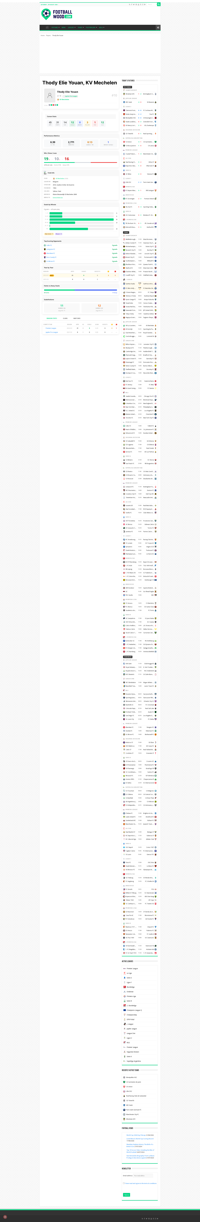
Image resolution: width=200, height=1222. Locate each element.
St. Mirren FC (50, 261)
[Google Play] (145, 4)
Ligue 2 (129, 1038)
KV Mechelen (64, 99)
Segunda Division (133, 1052)
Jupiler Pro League (71, 96)
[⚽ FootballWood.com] (56, 14)
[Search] (159, 4)
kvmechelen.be (58, 197)
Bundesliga (130, 987)
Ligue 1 (129, 982)
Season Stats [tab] (52, 318)
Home (43, 35)
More (101, 27)
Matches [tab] (76, 318)
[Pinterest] (136, 4)
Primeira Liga (131, 996)
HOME (47, 27)
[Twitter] (134, 4)
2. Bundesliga (131, 1005)
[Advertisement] (100, 56)
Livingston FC (50, 249)
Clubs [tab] (65, 318)
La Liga (129, 973)
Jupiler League (132, 1029)
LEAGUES (71, 27)
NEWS (64, 27)
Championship (132, 1015)
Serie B (129, 1001)
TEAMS (80, 27)
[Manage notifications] (5, 1217)
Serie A (129, 978)
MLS (128, 1043)
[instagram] (143, 4)
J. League (130, 1024)
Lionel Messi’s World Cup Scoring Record (140, 1139)
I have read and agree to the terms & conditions (141, 1183)
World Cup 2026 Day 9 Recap (136, 1135)
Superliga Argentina (134, 1061)
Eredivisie (130, 992)
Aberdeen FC (50, 253)
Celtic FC (49, 245)
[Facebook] (131, 4)
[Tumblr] (140, 4)
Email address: (128, 1176)
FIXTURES (55, 27)
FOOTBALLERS (90, 27)
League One (131, 1033)
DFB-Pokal (130, 1019)
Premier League (51, 328)
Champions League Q (134, 1010)
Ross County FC (51, 257)
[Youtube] (138, 4)
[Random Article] (158, 27)
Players (48, 35)
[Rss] (130, 4)
